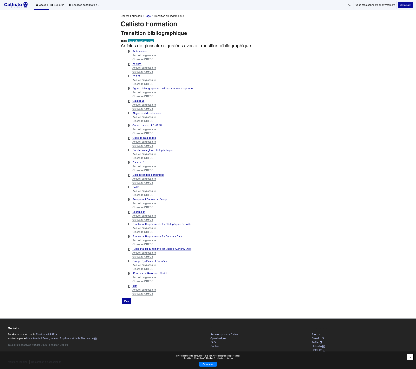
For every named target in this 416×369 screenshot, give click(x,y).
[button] (350, 5)
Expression (138, 212)
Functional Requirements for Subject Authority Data (161, 249)
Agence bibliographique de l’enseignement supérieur (163, 88)
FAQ (213, 342)
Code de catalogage (144, 138)
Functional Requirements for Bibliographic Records (161, 224)
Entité (135, 187)
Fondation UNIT (46, 334)
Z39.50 (136, 76)
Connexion (405, 4)
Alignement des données (146, 113)
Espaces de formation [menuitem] (84, 5)
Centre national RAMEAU (147, 125)
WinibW (137, 64)
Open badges (218, 338)
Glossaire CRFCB (142, 59)
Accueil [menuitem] (43, 5)
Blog (316, 334)
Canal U (318, 338)
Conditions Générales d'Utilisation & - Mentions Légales (208, 358)
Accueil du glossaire (144, 55)
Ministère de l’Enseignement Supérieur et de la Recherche (61, 338)
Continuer (208, 364)
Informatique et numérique (141, 40)
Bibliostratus (139, 51)
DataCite (318, 350)
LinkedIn (318, 346)
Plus (126, 301)
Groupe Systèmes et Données (149, 261)
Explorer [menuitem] (59, 5)
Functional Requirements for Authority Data (157, 236)
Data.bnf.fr (138, 162)
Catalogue (138, 101)
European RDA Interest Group (149, 199)
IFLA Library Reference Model (149, 273)
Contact (214, 346)
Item (134, 286)
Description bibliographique (148, 175)
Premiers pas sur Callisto (224, 334)
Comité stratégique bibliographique (152, 150)
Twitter (317, 342)
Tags (148, 16)
